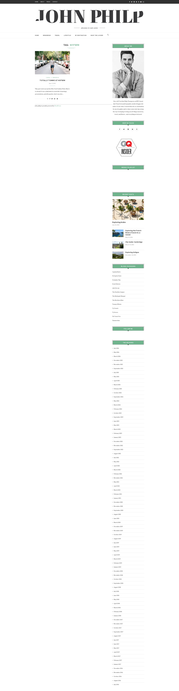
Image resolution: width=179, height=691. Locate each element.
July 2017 (116, 640)
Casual (48, 77)
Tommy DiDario (116, 304)
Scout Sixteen (116, 284)
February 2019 (118, 563)
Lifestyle (67, 35)
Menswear (47, 35)
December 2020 (118, 502)
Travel (57, 35)
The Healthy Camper (118, 292)
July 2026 (116, 348)
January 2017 (117, 664)
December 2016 (118, 668)
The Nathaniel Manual (118, 296)
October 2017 (117, 628)
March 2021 (117, 490)
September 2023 (118, 417)
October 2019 (117, 534)
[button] (108, 35)
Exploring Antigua (132, 252)
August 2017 (117, 636)
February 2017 (118, 660)
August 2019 (117, 538)
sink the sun (115, 288)
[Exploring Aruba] (128, 200)
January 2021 (117, 498)
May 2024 (116, 401)
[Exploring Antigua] (118, 252)
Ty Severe (115, 312)
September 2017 (118, 632)
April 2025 (117, 380)
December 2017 (118, 619)
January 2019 (117, 567)
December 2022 (118, 441)
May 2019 (116, 551)
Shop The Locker (97, 35)
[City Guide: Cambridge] (118, 242)
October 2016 (117, 676)
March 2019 (117, 559)
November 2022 (118, 445)
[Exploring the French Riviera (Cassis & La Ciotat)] (118, 230)
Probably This (116, 280)
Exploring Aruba (119, 222)
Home (36, 1)
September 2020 (118, 510)
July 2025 (116, 372)
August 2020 (117, 514)
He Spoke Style (116, 276)
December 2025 (118, 360)
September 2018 (118, 583)
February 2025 (118, 389)
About (42, 1)
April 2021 (117, 486)
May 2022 (116, 461)
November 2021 (118, 478)
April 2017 (117, 652)
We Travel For (116, 316)
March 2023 (117, 429)
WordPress (57, 106)
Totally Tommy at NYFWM (52, 80)
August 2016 (117, 680)
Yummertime (116, 320)
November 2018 (118, 575)
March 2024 (117, 405)
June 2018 (116, 595)
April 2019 (117, 555)
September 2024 (118, 397)
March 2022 (117, 470)
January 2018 (117, 616)
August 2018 (117, 587)
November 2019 (118, 530)
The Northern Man (117, 300)
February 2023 (118, 433)
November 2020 (118, 506)
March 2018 (117, 607)
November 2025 (118, 364)
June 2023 (116, 421)
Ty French (115, 308)
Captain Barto (116, 272)
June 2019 (116, 547)
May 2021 (116, 482)
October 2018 (117, 579)
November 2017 (118, 624)
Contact (55, 1)
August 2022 (117, 453)
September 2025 (118, 368)
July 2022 (116, 457)
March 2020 (117, 522)
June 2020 (116, 518)
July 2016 (116, 684)
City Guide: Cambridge (133, 242)
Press (48, 1)
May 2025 (116, 376)
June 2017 (116, 644)
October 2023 (117, 413)
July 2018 (116, 591)
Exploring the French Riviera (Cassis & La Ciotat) (133, 233)
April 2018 (117, 603)
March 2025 (117, 384)
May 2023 (116, 425)
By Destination (81, 35)
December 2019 (118, 526)
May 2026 (116, 352)
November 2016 (118, 672)
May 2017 (116, 648)
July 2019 (116, 543)
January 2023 (117, 437)
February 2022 (118, 474)
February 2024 (118, 409)
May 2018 (116, 599)
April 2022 (117, 466)
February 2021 (118, 494)
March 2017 (117, 656)
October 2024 (117, 393)
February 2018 (118, 611)
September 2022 (118, 449)
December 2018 (118, 571)
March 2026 (117, 356)
